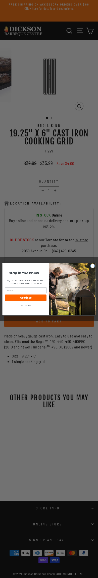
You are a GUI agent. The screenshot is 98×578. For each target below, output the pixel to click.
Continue (25, 297)
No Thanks (26, 305)
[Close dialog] (92, 266)
